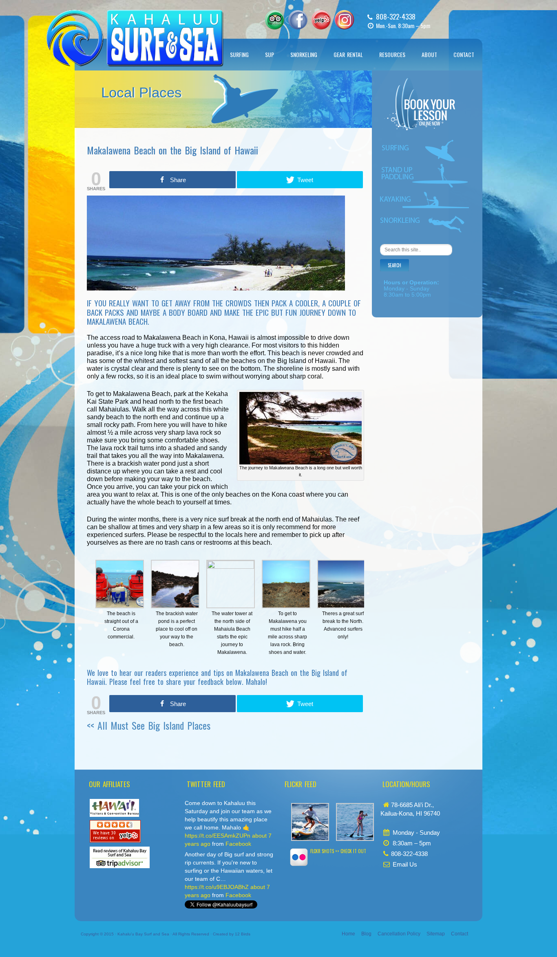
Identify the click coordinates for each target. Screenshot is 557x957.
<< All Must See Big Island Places (148, 725)
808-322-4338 (396, 16)
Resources (392, 54)
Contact (463, 54)
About (429, 54)
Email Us (405, 864)
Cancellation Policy (399, 934)
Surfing (239, 54)
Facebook (238, 843)
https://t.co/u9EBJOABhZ (217, 887)
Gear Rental (348, 54)
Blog (366, 934)
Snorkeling (303, 54)
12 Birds (242, 934)
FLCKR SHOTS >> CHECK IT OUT (338, 851)
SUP (269, 54)
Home (348, 934)
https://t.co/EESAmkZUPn (217, 835)
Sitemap (436, 934)
